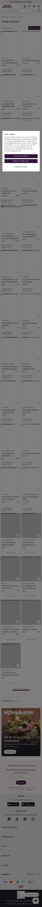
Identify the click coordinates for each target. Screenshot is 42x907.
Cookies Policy (21, 147)
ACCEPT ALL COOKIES (21, 156)
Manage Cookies (20, 166)
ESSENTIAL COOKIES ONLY (21, 161)
